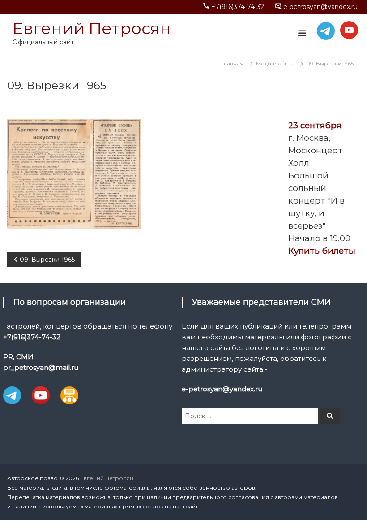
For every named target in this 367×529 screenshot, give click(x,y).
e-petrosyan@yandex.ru (320, 7)
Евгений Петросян (92, 28)
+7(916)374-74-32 (237, 7)
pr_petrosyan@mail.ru (40, 367)
